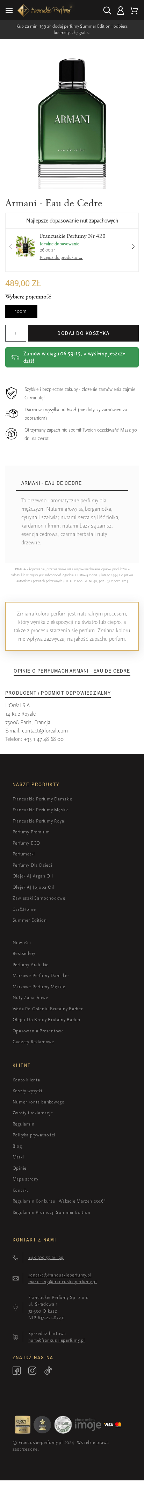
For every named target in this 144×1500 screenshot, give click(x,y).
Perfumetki (24, 853)
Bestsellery (24, 953)
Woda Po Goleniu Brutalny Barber (48, 1008)
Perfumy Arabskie (31, 964)
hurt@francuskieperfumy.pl (56, 1340)
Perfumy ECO (27, 843)
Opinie (20, 1168)
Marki (18, 1157)
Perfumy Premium (31, 831)
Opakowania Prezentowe (38, 1030)
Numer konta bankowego (39, 1102)
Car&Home (24, 909)
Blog (17, 1146)
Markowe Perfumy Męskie (39, 986)
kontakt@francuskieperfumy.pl (60, 1275)
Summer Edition (30, 920)
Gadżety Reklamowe (33, 1041)
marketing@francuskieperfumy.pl (62, 1281)
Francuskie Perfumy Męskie (41, 809)
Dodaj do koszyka (83, 333)
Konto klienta (26, 1079)
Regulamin (24, 1124)
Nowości (22, 942)
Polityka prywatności (34, 1134)
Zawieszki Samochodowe (39, 898)
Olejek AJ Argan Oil (33, 876)
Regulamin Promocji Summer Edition (52, 1212)
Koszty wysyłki (27, 1090)
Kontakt (20, 1190)
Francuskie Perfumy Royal (39, 821)
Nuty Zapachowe (30, 997)
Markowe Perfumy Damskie (41, 975)
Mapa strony (26, 1179)
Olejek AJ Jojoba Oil (34, 887)
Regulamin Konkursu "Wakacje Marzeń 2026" (59, 1201)
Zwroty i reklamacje (33, 1112)
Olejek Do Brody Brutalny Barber (47, 1019)
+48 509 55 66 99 (46, 1257)
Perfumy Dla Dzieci (32, 865)
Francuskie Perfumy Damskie (42, 798)
